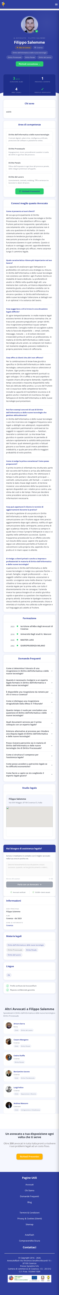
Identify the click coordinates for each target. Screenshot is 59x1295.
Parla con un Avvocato (28, 884)
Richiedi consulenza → (29, 64)
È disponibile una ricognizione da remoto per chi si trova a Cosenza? (27, 693)
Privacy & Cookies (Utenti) (29, 1218)
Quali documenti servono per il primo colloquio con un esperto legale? (24, 723)
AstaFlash (29, 1234)
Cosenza (9, 925)
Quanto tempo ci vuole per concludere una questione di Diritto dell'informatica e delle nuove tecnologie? (26, 713)
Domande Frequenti (29, 1196)
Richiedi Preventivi (31, 191)
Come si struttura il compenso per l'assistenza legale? (22, 756)
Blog (29, 1202)
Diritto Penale (31, 950)
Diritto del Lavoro (14, 955)
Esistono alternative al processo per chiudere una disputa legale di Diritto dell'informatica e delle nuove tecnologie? (27, 734)
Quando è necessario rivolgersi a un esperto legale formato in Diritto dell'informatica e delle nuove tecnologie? (27, 683)
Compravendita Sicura (29, 1240)
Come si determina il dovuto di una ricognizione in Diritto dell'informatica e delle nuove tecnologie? (27, 671)
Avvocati (30, 1184)
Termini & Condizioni (30, 1212)
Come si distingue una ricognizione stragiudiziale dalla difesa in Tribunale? (24, 702)
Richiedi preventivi (29, 1156)
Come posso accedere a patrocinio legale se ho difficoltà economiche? (26, 765)
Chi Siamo (29, 1190)
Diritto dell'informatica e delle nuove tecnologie (26, 945)
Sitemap (29, 1224)
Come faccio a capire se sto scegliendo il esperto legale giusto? (25, 774)
